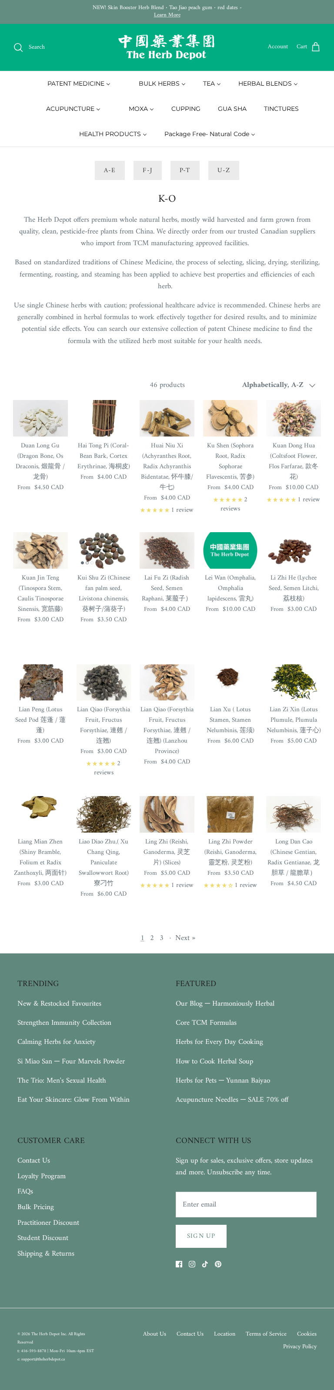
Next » (185, 938)
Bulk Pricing (35, 1207)
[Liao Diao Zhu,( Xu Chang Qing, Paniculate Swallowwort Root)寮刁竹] (104, 814)
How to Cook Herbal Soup (214, 1061)
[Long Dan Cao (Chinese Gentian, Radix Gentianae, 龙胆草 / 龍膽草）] (293, 814)
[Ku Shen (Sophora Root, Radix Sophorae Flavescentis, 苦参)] (230, 418)
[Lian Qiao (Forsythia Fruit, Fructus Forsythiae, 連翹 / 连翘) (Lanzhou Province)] (167, 682)
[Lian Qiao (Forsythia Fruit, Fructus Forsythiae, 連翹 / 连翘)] (104, 682)
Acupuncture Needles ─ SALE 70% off (232, 1100)
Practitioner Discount (48, 1223)
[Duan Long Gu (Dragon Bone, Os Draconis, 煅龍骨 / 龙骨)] (40, 418)
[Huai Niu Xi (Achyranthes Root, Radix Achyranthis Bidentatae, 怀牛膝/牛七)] (167, 418)
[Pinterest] (218, 1264)
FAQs (25, 1191)
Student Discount (42, 1238)
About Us (154, 1334)
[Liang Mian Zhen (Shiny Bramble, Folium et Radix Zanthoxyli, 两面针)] (40, 814)
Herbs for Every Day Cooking (219, 1042)
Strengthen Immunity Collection (64, 1023)
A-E (110, 171)
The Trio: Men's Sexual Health (61, 1080)
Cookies (307, 1334)
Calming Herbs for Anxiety (56, 1042)
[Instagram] (192, 1264)
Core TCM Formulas (206, 1023)
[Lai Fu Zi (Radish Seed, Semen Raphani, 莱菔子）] (167, 550)
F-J (148, 171)
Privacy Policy (300, 1346)
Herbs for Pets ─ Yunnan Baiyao (223, 1080)
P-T (185, 171)
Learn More (167, 15)
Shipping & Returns (45, 1253)
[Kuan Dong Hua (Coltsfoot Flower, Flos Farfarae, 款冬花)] (293, 418)
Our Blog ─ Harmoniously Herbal (225, 1003)
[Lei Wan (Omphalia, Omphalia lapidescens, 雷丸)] (230, 550)
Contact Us (33, 1160)
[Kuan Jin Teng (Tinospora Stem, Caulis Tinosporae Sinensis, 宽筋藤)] (40, 550)
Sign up (201, 1236)
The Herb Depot (46, 1334)
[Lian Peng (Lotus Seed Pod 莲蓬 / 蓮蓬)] (40, 682)
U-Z (223, 171)
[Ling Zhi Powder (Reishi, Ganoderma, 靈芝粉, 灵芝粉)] (230, 814)
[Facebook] (179, 1264)
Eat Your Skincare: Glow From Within (73, 1100)
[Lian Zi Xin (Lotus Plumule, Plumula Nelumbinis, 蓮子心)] (293, 682)
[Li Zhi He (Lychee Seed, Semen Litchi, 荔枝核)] (293, 550)
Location (224, 1334)
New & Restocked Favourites (59, 1003)
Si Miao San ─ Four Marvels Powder (71, 1061)
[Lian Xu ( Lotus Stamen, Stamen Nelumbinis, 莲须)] (230, 682)
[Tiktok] (205, 1264)
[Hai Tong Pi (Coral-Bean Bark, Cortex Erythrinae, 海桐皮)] (104, 418)
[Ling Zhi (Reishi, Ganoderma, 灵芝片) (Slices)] (167, 814)
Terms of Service (266, 1334)
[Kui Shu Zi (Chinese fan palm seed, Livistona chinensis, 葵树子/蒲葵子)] (104, 550)
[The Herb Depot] (167, 47)
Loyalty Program (41, 1176)
